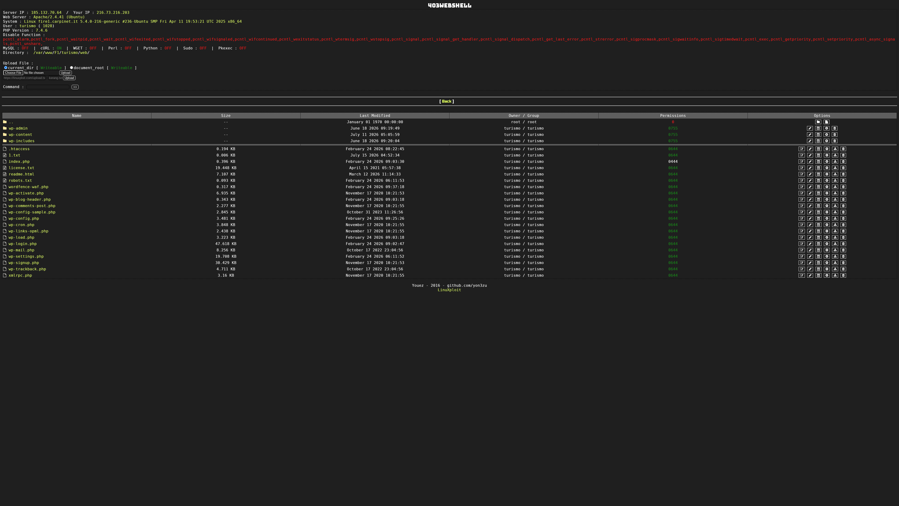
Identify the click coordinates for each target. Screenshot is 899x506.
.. (11, 122)
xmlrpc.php (20, 275)
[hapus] (834, 128)
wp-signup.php (24, 262)
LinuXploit (449, 290)
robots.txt (20, 180)
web (83, 52)
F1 (57, 52)
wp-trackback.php (27, 269)
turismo (70, 52)
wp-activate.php (26, 193)
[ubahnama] (810, 128)
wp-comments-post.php (32, 206)
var (39, 52)
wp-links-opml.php (28, 231)
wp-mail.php (21, 250)
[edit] (802, 149)
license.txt (21, 168)
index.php (19, 161)
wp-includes (22, 141)
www (48, 52)
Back (446, 101)
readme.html (21, 174)
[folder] (818, 122)
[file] (826, 122)
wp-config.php (24, 218)
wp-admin (18, 128)
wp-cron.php (21, 225)
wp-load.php (21, 237)
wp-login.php (23, 244)
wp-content (20, 134)
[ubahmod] (826, 128)
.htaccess (19, 149)
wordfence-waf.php (28, 187)
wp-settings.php (26, 256)
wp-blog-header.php (30, 199)
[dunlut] (835, 149)
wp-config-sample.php (32, 212)
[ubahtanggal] (818, 128)
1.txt (14, 155)
